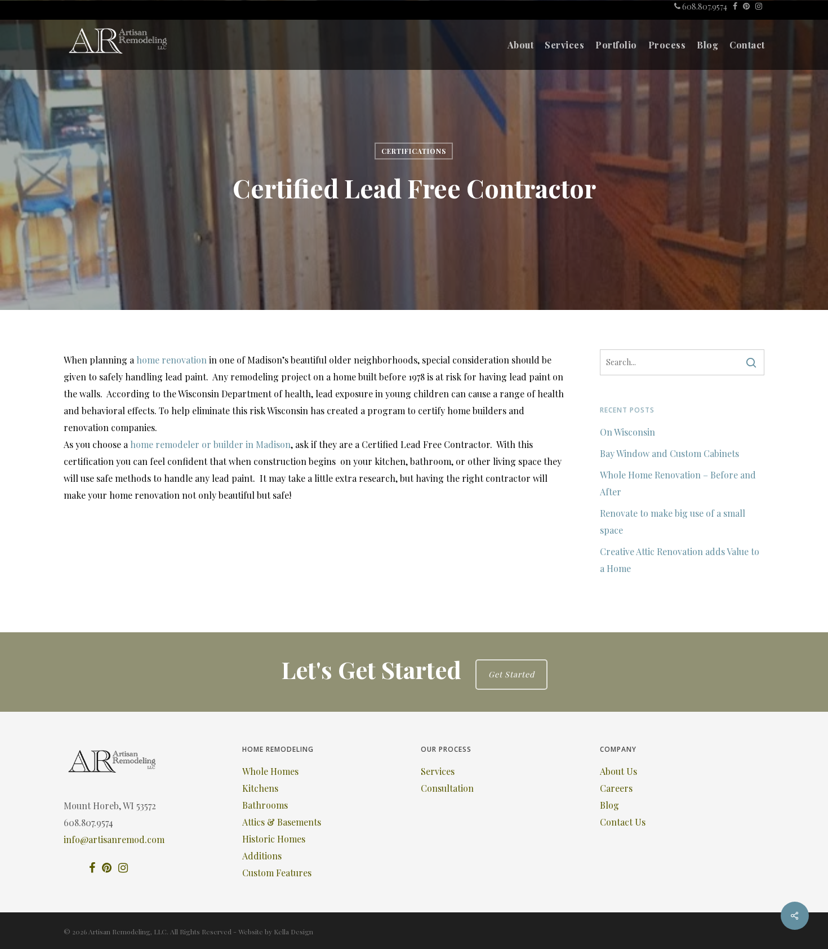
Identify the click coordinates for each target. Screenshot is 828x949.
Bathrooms (265, 805)
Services (438, 771)
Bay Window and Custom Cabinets (669, 453)
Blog (609, 805)
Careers (616, 788)
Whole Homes (270, 771)
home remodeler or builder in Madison (210, 444)
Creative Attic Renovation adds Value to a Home (679, 560)
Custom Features (276, 873)
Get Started (511, 674)
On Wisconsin (627, 432)
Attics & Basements (281, 822)
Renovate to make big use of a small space (672, 521)
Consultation (447, 788)
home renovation (171, 360)
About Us (618, 771)
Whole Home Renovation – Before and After (678, 483)
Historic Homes (273, 839)
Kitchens (260, 788)
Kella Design (293, 931)
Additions (262, 856)
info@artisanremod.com (114, 839)
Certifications (413, 151)
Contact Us (623, 822)
